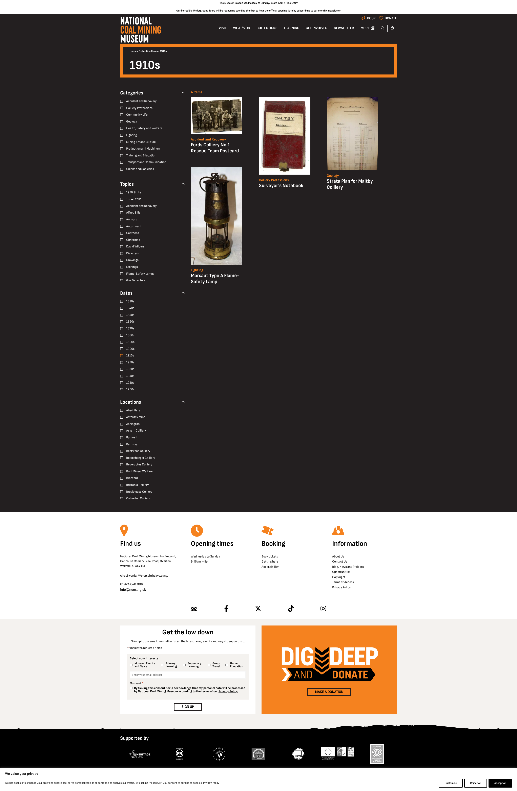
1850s (130, 315)
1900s (130, 349)
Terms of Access (343, 582)
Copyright (338, 577)
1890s (130, 342)
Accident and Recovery (141, 101)
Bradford (132, 478)
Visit (223, 28)
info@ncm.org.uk (133, 590)
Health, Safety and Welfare (144, 128)
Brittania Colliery (137, 485)
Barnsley (132, 444)
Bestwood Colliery (138, 451)
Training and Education (141, 155)
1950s (130, 383)
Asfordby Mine (135, 417)
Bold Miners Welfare (139, 471)
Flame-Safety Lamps (140, 274)
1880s (130, 335)
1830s (130, 301)
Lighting (131, 135)
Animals (131, 219)
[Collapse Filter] (183, 93)
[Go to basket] (392, 28)
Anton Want (134, 226)
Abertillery (133, 410)
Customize (451, 783)
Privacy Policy (211, 783)
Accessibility (270, 567)
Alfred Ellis (133, 213)
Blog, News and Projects (348, 567)
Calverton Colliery (138, 498)
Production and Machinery (143, 149)
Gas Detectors (135, 280)
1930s (130, 369)
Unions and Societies (140, 169)
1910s (130, 355)
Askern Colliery (136, 431)
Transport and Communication (146, 162)
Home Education (236, 665)
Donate (391, 18)
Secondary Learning (194, 665)
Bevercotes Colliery (139, 464)
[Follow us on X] (258, 609)
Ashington (133, 424)
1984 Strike (133, 199)
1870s (130, 328)
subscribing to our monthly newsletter (319, 10)
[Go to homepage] (140, 31)
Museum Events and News (145, 665)
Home (133, 51)
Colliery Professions (139, 108)
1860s (130, 322)
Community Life (137, 115)
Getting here (270, 562)
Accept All (500, 783)
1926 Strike (133, 192)
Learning (291, 28)
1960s (130, 389)
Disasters (132, 253)
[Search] (383, 28)
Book (371, 18)
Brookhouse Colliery (139, 492)
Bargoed (131, 437)
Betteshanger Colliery (140, 458)
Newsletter (344, 28)
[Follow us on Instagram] (323, 609)
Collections (266, 28)
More (365, 28)
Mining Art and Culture (141, 142)
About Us (338, 556)
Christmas (133, 240)
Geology (131, 122)
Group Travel (216, 665)
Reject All (475, 783)
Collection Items (148, 51)
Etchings (132, 267)
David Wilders (135, 246)
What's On (241, 28)
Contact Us (339, 562)
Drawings (132, 260)
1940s (130, 376)
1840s (130, 308)
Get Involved (316, 28)
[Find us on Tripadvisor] (194, 609)
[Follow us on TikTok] (291, 609)
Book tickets (270, 556)
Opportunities (341, 572)
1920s (130, 362)
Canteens (132, 233)
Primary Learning (171, 665)
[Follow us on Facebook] (226, 609)
